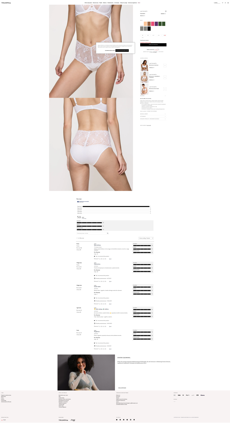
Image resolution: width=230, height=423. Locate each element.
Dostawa (118, 396)
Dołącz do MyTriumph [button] (122, 387)
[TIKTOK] (123, 419)
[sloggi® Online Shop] (72, 420)
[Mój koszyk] (228, 2)
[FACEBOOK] (116, 419)
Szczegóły (142, 95)
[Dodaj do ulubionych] (157, 11)
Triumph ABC (61, 404)
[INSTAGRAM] (120, 419)
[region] (115, 48)
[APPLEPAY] (175, 395)
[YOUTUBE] (130, 419)
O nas (117, 401)
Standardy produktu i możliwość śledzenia (149, 118)
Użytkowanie (143, 116)
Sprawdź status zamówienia (65, 399)
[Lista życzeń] (222, 2)
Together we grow (62, 403)
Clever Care (61, 405)
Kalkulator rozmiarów (63, 401)
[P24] (193, 395)
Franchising (3, 400)
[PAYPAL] (187, 395)
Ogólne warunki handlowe (121, 399)
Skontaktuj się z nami (63, 395)
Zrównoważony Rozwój (6, 401)
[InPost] (175, 401)
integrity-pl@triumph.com (132, 403)
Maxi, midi (149, 125)
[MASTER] (183, 395)
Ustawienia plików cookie (121, 404)
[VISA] (179, 395)
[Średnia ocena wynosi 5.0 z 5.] (162, 13)
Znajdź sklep (61, 397)
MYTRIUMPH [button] (155, 51)
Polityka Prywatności (120, 400)
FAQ (59, 396)
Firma (2, 397)
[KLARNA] (202, 395)
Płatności (118, 395)
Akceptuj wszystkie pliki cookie (122, 50)
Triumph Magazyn (62, 407)
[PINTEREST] (127, 419)
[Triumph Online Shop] (6, 2)
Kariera (2, 399)
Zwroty (117, 397)
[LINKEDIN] (134, 419)
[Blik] (197, 395)
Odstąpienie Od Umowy (64, 400)
